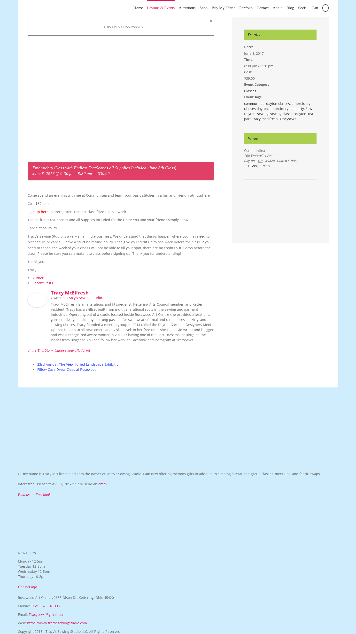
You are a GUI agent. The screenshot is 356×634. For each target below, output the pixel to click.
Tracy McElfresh (70, 292)
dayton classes (278, 103)
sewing (263, 113)
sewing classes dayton (288, 113)
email (102, 484)
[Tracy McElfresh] (37, 295)
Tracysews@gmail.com (47, 614)
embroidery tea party (287, 108)
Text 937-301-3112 (45, 606)
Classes (250, 91)
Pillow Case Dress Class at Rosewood (67, 369)
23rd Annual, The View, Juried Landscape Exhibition (79, 364)
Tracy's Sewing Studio (84, 297)
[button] (325, 7)
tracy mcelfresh (265, 118)
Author (38, 278)
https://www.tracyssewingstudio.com (57, 623)
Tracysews (287, 118)
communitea (254, 103)
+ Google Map (259, 165)
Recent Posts (42, 283)
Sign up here (38, 211)
